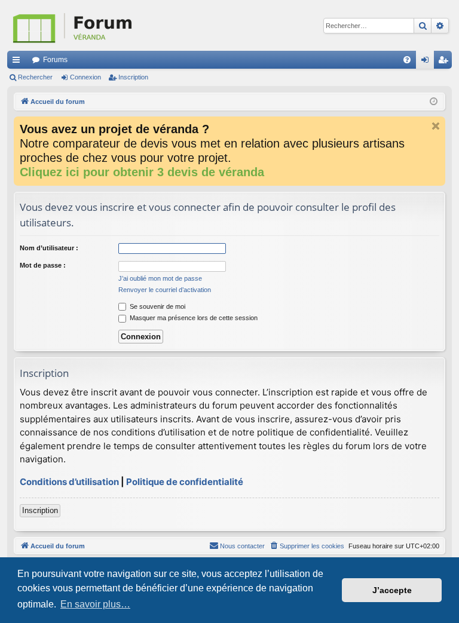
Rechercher (35, 77)
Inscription (133, 77)
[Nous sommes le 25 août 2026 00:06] (433, 102)
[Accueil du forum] (132, 25)
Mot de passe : (43, 265)
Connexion (85, 77)
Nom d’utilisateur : (49, 247)
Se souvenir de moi (156, 306)
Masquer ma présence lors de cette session (193, 317)
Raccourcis (18, 62)
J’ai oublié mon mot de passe (160, 278)
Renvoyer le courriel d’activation (164, 289)
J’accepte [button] (392, 590)
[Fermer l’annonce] (435, 126)
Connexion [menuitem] (427, 62)
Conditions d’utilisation (69, 481)
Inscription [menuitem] (445, 62)
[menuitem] (407, 60)
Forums (55, 60)
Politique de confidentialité (184, 481)
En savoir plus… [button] (95, 604)
